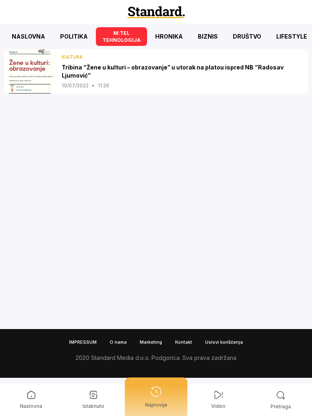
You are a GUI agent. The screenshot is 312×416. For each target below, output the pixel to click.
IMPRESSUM (83, 342)
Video (218, 406)
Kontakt (183, 342)
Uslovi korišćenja (224, 342)
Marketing (151, 342)
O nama (118, 342)
